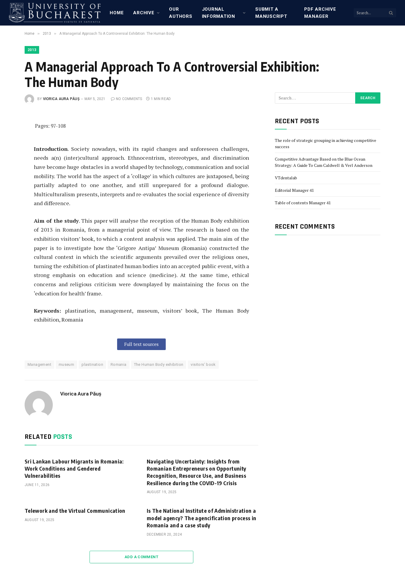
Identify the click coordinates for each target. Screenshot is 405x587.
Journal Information (218, 13)
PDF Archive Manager (320, 13)
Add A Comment (141, 557)
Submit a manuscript (271, 13)
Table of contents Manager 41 (303, 202)
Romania (119, 364)
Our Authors (180, 13)
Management (39, 364)
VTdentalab (286, 178)
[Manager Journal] (55, 13)
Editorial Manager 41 (294, 190)
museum (66, 364)
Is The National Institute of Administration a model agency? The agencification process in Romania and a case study (201, 518)
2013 (32, 50)
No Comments (129, 99)
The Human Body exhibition (159, 364)
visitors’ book (203, 364)
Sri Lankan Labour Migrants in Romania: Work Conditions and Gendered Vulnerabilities (74, 468)
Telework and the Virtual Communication (75, 510)
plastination (92, 364)
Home (117, 12)
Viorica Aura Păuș (61, 99)
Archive (143, 12)
